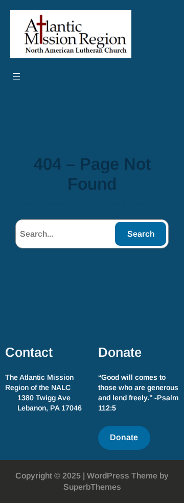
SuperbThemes (92, 487)
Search (140, 234)
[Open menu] (16, 77)
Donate (124, 437)
